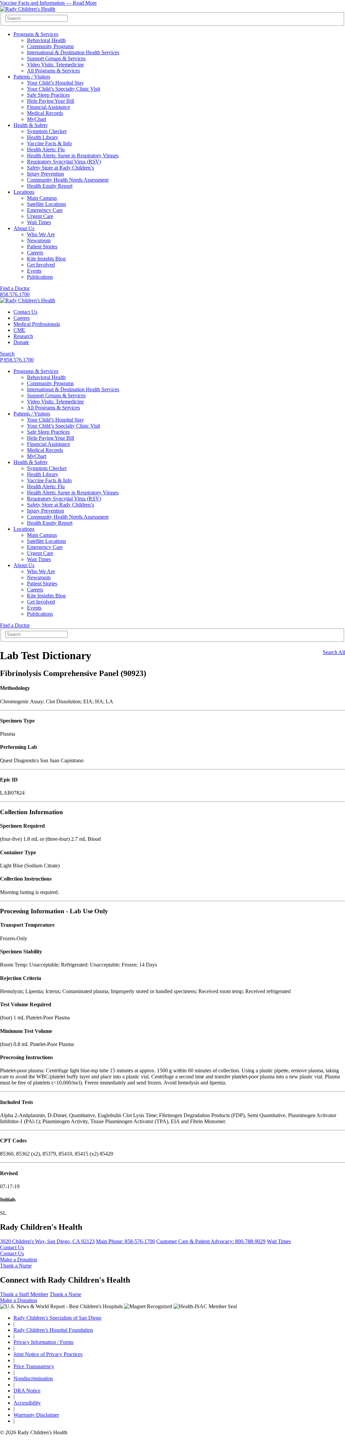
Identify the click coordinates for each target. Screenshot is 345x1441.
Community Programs (50, 46)
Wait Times (39, 222)
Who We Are (41, 234)
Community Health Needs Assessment (67, 180)
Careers (35, 252)
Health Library (42, 137)
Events (34, 271)
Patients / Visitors (31, 77)
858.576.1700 (15, 294)
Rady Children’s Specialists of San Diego (57, 1318)
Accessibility (27, 1403)
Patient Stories (42, 246)
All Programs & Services (53, 70)
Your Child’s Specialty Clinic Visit (63, 89)
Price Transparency (33, 1366)
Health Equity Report (49, 186)
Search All (334, 652)
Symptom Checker (47, 131)
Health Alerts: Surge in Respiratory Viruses (73, 155)
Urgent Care (40, 216)
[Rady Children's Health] (27, 300)
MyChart (36, 119)
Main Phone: (125, 1241)
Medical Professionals (36, 324)
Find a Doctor (15, 288)
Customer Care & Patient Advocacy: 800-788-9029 (210, 1241)
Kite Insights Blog (46, 259)
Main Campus (42, 198)
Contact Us (25, 312)
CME (19, 330)
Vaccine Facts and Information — (48, 3)
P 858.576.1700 (17, 360)
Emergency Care (45, 210)
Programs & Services (35, 34)
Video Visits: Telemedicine (55, 64)
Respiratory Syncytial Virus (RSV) (64, 161)
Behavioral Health (46, 40)
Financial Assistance (48, 107)
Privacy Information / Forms (43, 1342)
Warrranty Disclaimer (36, 1415)
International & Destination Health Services (73, 52)
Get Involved (41, 265)
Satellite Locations (46, 204)
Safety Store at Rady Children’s (60, 168)
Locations (23, 192)
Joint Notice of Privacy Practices (48, 1354)
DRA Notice (26, 1390)
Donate (21, 342)
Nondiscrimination (33, 1378)
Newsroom (39, 240)
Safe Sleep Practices (48, 95)
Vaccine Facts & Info (49, 143)
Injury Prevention (45, 174)
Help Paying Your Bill (50, 101)
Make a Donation (18, 1259)
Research (23, 336)
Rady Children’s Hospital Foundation (53, 1330)
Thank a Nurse (16, 1265)
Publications (40, 277)
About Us (23, 228)
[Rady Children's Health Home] (27, 9)
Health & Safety (30, 125)
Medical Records (45, 113)
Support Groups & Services (56, 58)
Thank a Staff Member (24, 1294)
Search (7, 354)
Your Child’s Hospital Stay (55, 83)
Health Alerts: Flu (46, 149)
